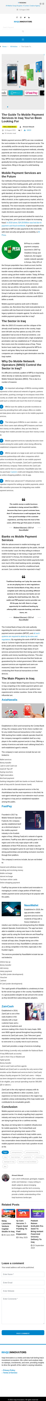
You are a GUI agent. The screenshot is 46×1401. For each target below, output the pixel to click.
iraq (5, 1157)
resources (38, 1157)
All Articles (13, 46)
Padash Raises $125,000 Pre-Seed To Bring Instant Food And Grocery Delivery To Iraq (37, 1231)
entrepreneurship (32, 1152)
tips (5, 1166)
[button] (40, 4)
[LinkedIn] (29, 17)
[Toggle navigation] (23, 39)
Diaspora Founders (8, 1214)
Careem (14, 472)
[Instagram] (20, 17)
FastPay (7, 806)
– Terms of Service (9, 1373)
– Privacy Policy (8, 1370)
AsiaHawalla (9, 699)
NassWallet (31, 905)
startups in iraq (9, 1162)
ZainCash (8, 1006)
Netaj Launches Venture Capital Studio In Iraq (8, 1226)
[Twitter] (25, 17)
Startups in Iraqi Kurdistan (38, 1211)
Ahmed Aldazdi (28, 127)
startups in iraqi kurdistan (27, 1162)
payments (27, 1157)
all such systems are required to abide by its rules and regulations (21, 636)
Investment (23, 1215)
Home (4, 46)
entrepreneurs (17, 1152)
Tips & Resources (9, 126)
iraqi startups (15, 1157)
